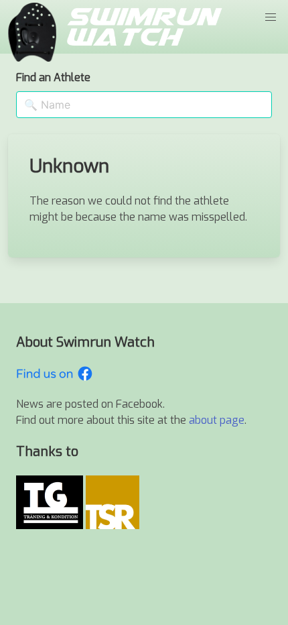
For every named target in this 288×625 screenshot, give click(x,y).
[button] (270, 17)
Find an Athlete (53, 77)
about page (216, 420)
